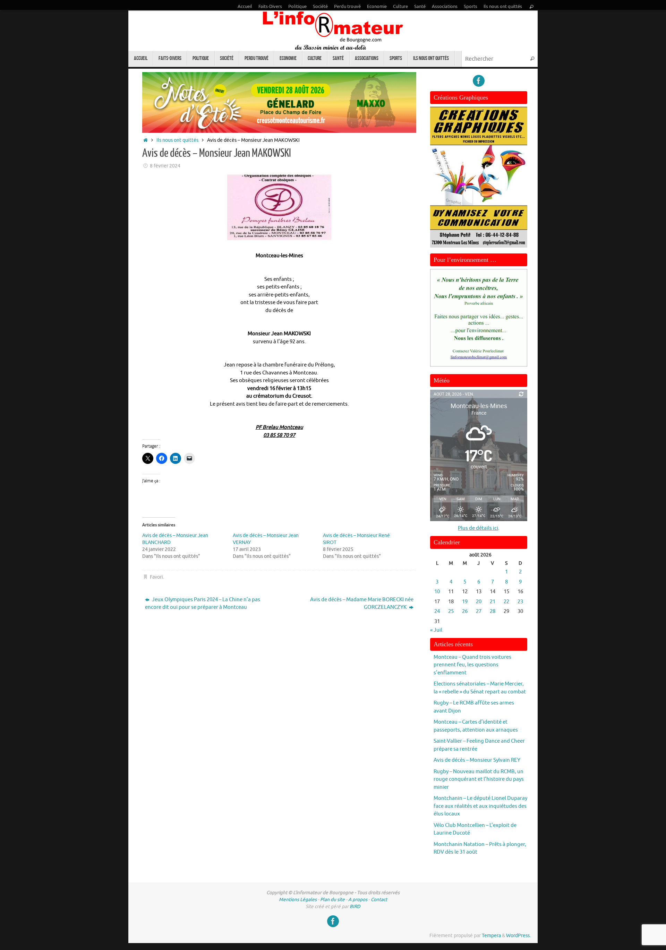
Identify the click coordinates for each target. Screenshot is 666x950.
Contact (379, 899)
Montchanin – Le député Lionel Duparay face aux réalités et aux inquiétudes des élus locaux (480, 806)
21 (492, 601)
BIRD (355, 906)
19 (465, 601)
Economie (377, 6)
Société (320, 6)
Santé (420, 6)
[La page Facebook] (479, 81)
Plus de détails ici (478, 528)
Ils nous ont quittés (503, 6)
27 (478, 611)
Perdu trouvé (347, 6)
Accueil (245, 6)
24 (437, 611)
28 (492, 611)
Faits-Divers (270, 6)
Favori (156, 577)
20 (478, 601)
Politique (297, 6)
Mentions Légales (298, 899)
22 (506, 601)
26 (465, 611)
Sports (470, 6)
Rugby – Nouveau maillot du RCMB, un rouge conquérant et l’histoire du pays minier (479, 779)
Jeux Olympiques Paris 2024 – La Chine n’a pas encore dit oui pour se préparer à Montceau (202, 603)
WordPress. (518, 936)
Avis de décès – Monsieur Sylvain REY (477, 760)
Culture (400, 6)
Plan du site (332, 899)
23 (520, 601)
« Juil (436, 630)
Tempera (491, 936)
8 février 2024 (165, 166)
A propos (357, 899)
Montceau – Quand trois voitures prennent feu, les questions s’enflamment (472, 665)
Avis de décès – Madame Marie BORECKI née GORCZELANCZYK (361, 603)
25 (451, 611)
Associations (445, 6)
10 (437, 591)
